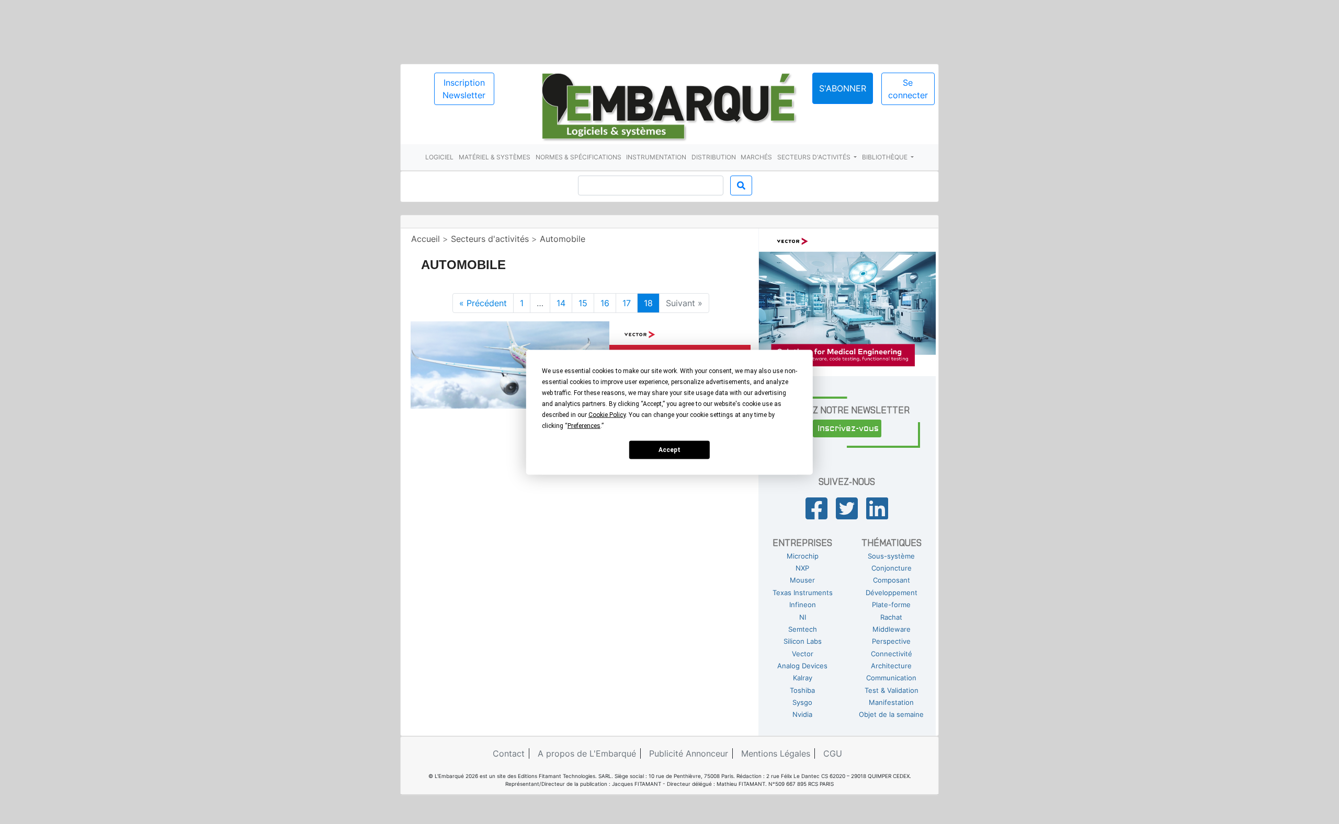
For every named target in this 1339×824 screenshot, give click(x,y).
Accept (669, 450)
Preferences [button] (584, 425)
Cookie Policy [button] (607, 414)
